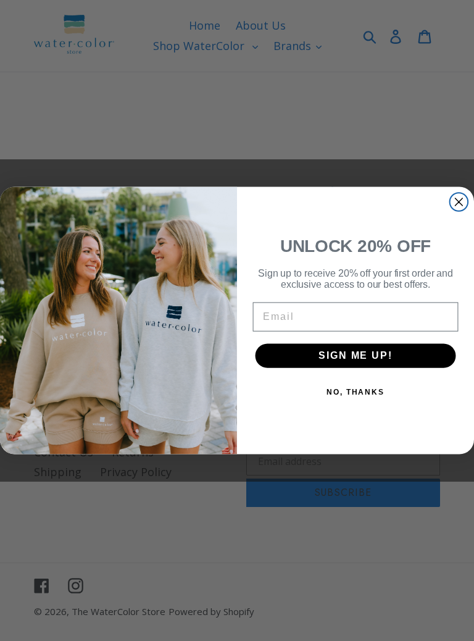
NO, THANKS (355, 392)
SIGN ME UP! (355, 355)
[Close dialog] (459, 202)
